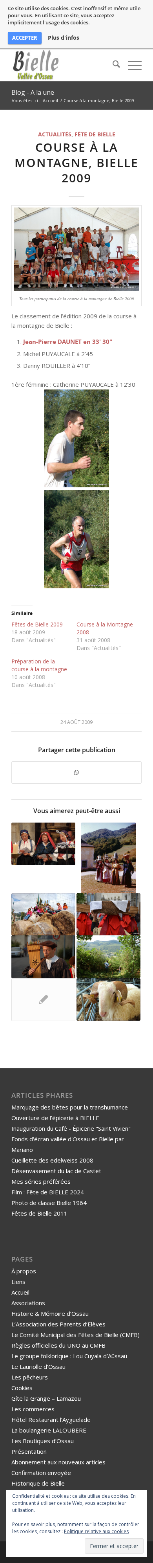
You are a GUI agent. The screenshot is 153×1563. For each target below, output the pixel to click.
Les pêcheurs (29, 1377)
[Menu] (131, 65)
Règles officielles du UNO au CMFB (58, 1345)
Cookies (22, 1388)
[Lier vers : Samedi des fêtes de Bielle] (43, 956)
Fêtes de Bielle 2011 (39, 1213)
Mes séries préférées (41, 1181)
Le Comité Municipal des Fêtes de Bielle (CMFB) (75, 1335)
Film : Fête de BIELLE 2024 (47, 1192)
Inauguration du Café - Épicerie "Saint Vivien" (71, 1128)
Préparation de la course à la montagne (39, 665)
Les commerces (33, 1409)
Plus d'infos (63, 37)
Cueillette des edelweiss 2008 (52, 1160)
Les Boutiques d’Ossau (42, 1441)
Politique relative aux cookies (96, 1531)
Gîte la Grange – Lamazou (46, 1398)
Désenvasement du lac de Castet (56, 1171)
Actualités (54, 134)
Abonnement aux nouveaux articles (58, 1462)
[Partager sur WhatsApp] (76, 772)
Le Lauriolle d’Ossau (38, 1366)
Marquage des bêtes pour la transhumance (69, 1107)
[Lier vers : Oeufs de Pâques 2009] (43, 914)
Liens (18, 1282)
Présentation (29, 1451)
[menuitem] (112, 65)
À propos (23, 1271)
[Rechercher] (112, 65)
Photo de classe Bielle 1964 (49, 1203)
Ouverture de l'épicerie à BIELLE (55, 1118)
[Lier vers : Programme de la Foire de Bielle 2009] (108, 999)
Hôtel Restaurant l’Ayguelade (51, 1419)
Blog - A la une (32, 92)
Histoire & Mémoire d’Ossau (50, 1313)
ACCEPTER (24, 37)
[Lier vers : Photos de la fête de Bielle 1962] (108, 858)
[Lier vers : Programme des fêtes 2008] (43, 999)
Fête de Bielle (95, 134)
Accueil (20, 1292)
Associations (28, 1303)
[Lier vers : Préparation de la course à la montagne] (108, 956)
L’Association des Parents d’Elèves (58, 1324)
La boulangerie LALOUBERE (48, 1430)
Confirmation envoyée (41, 1473)
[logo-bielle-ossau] (63, 65)
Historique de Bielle (38, 1483)
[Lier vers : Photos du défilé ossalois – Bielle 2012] (108, 914)
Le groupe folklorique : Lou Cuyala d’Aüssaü (69, 1356)
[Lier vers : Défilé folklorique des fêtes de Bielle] (43, 844)
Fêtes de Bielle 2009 (37, 624)
